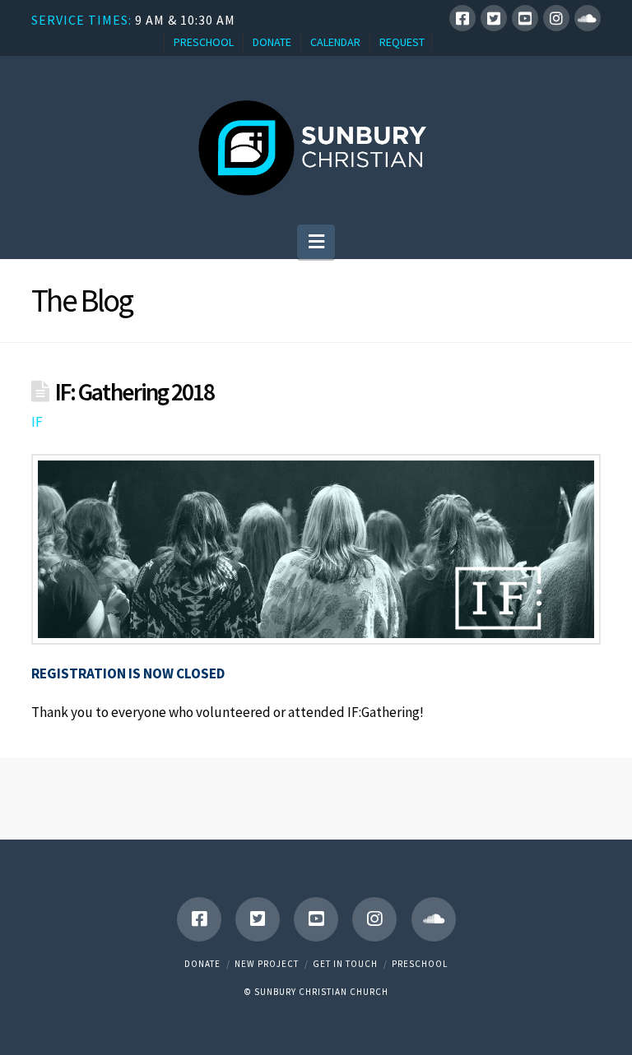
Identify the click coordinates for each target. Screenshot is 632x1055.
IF (37, 422)
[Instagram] (556, 18)
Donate (202, 963)
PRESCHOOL (204, 42)
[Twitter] (494, 18)
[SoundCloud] (587, 18)
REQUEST (402, 42)
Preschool (420, 963)
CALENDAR (335, 42)
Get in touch (345, 963)
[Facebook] (462, 18)
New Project (267, 963)
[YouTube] (525, 18)
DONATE (272, 42)
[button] (316, 241)
